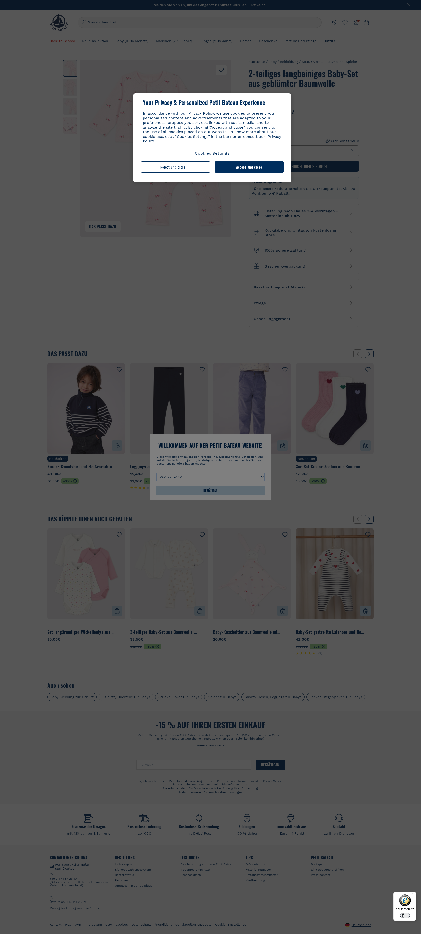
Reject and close (173, 166)
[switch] (405, 915)
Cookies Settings (212, 153)
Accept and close (249, 166)
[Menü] (413, 895)
